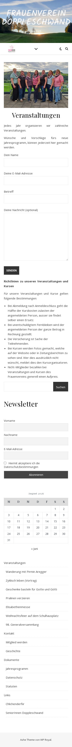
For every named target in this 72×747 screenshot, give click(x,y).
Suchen (60, 387)
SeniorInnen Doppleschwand (24, 713)
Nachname (10, 435)
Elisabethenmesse (18, 607)
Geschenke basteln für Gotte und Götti (31, 589)
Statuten (11, 686)
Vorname (9, 420)
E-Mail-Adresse (13, 449)
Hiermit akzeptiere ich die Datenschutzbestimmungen (22, 465)
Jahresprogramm (17, 669)
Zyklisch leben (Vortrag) (21, 580)
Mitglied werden (16, 642)
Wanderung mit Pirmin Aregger (26, 572)
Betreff (8, 191)
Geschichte (13, 651)
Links (7, 695)
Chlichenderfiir (15, 704)
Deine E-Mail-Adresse (18, 173)
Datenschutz (14, 677)
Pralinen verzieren (18, 598)
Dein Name (11, 155)
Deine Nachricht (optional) (21, 210)
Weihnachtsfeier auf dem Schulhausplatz (32, 616)
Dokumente (11, 660)
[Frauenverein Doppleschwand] (11, 48)
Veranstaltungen (15, 563)
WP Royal (45, 739)
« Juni (34, 549)
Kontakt (9, 633)
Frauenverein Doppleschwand (36, 18)
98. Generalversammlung (22, 624)
